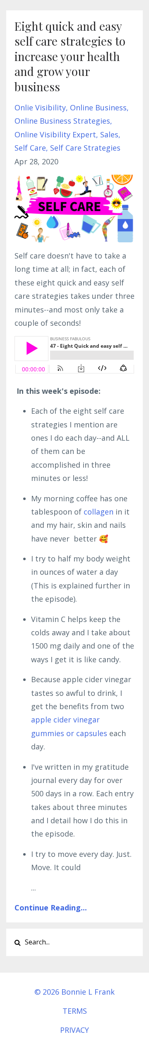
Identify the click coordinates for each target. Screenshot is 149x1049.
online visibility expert (55, 134)
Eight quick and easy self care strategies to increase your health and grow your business (69, 56)
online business (98, 107)
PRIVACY (74, 1030)
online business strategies (62, 121)
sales (109, 134)
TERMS (74, 1011)
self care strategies (85, 148)
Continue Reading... (50, 907)
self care (30, 148)
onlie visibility (40, 107)
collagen (98, 512)
